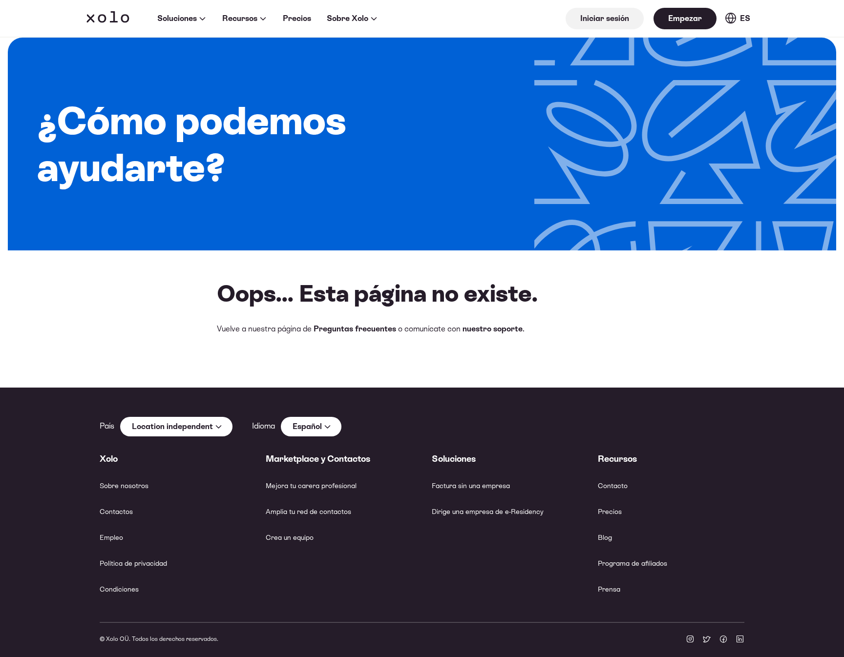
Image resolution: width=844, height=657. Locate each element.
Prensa (609, 589)
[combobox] (176, 426)
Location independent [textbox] (172, 426)
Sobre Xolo (347, 18)
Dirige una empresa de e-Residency (488, 511)
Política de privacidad (133, 563)
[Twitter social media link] (706, 640)
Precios (297, 18)
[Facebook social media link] (723, 640)
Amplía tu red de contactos (308, 511)
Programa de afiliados (632, 563)
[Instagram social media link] (690, 640)
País (107, 426)
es (745, 18)
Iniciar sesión (604, 18)
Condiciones (119, 589)
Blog (605, 537)
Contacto (613, 486)
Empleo (111, 537)
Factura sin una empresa (471, 486)
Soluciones (177, 18)
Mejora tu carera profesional (311, 486)
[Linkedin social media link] (740, 640)
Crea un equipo (290, 537)
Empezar (685, 18)
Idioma (263, 426)
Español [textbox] (307, 426)
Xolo (108, 18)
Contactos (116, 511)
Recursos (239, 18)
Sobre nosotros (124, 486)
